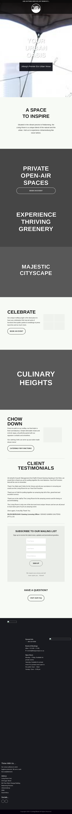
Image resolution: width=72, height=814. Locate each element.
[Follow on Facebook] (2, 801)
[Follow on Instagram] (6, 801)
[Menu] (2, 8)
